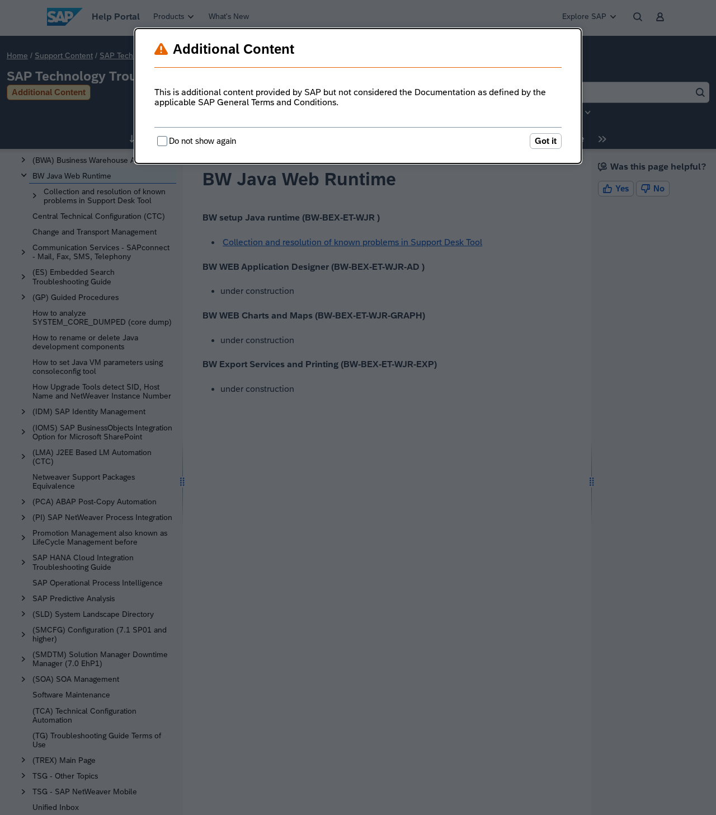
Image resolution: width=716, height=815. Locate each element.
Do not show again (202, 141)
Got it (546, 141)
